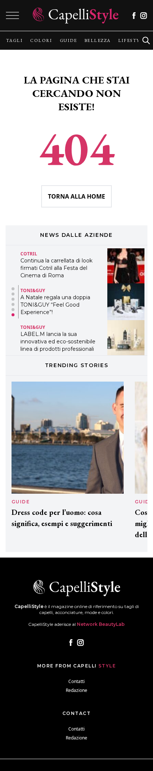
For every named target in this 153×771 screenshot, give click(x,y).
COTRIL (28, 254)
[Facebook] (134, 15)
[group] (14, 40)
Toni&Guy (32, 290)
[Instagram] (143, 15)
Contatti (76, 681)
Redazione (76, 690)
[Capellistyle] (75, 15)
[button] (13, 288)
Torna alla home (76, 196)
